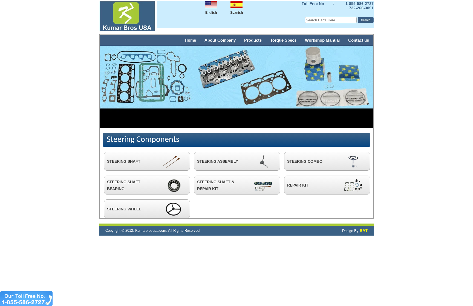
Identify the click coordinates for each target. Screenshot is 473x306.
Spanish (236, 13)
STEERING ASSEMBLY (217, 161)
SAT (364, 230)
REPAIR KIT (297, 185)
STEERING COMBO (304, 161)
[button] (172, 9)
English (211, 13)
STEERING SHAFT (123, 161)
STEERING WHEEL (124, 209)
